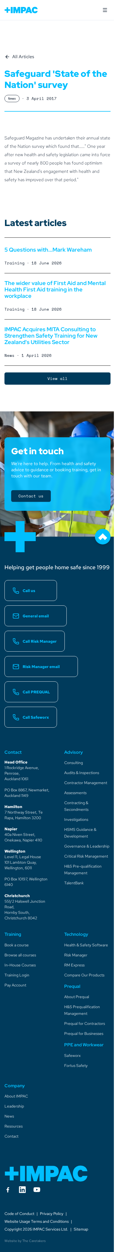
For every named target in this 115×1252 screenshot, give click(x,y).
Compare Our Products (84, 975)
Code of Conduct (19, 1213)
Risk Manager (75, 955)
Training (12, 934)
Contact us (31, 496)
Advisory (73, 752)
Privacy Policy (51, 1213)
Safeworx (72, 1055)
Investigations (76, 819)
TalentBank (74, 882)
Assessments (75, 792)
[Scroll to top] (103, 536)
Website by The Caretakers (24, 1241)
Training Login (16, 975)
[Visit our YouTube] (36, 1189)
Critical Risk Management (86, 856)
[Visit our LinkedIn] (22, 1189)
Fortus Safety (76, 1065)
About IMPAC (16, 1096)
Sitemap (81, 1229)
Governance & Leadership (86, 846)
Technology (76, 934)
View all (57, 378)
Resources (13, 1126)
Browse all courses (20, 955)
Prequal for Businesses (83, 1033)
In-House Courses (20, 965)
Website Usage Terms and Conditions (36, 1221)
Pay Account (15, 985)
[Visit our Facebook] (7, 1189)
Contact (11, 1136)
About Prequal (76, 996)
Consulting (73, 762)
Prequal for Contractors (84, 1023)
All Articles (23, 57)
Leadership (14, 1106)
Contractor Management (85, 782)
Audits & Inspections (81, 772)
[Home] (46, 1173)
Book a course (16, 944)
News (9, 1116)
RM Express (74, 965)
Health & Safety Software (86, 944)
